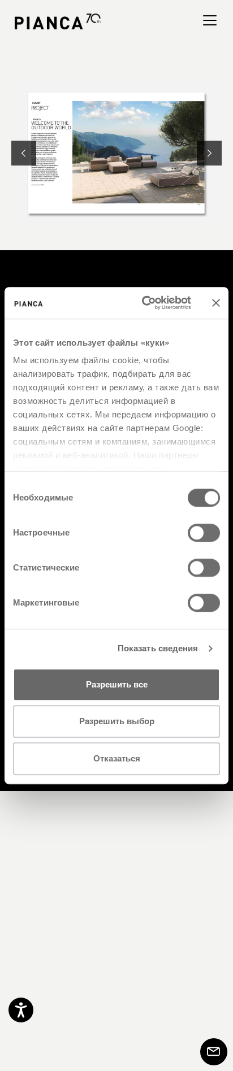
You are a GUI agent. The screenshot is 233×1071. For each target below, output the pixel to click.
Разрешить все (117, 684)
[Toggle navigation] (209, 20)
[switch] (204, 533)
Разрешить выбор (116, 721)
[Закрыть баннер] (216, 303)
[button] (23, 153)
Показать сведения (158, 648)
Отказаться (116, 758)
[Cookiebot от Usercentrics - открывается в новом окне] (144, 302)
